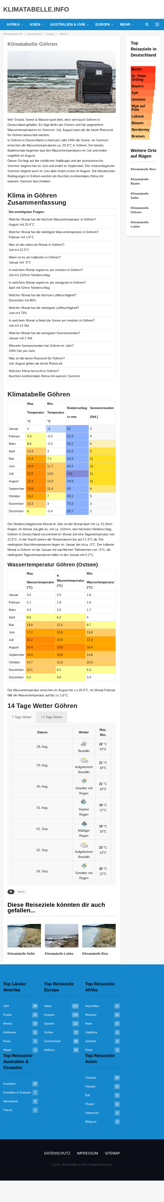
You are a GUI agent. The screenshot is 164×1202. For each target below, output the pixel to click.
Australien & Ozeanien (17, 1092)
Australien (9, 1083)
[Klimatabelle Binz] (99, 935)
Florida (7, 1014)
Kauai (6, 1041)
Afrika (13, 24)
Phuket (89, 1104)
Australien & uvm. (68, 24)
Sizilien (48, 1032)
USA (6, 1006)
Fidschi (7, 1110)
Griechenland (52, 1041)
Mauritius (91, 1014)
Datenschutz (57, 1153)
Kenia (88, 1050)
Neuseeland (10, 1101)
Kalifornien (9, 1032)
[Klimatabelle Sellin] (24, 935)
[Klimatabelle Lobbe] (61, 935)
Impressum (87, 1153)
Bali (87, 1095)
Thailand (90, 1077)
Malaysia (90, 1121)
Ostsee (21, 892)
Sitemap (112, 1153)
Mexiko (7, 1023)
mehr (125, 24)
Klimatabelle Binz (143, 169)
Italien (48, 1006)
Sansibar (90, 1041)
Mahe (88, 1023)
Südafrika (91, 1032)
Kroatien (49, 1014)
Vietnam (90, 1086)
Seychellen (92, 1006)
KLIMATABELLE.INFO (36, 9)
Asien (35, 24)
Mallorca (49, 1050)
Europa (102, 24)
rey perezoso (107, 110)
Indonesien (92, 1112)
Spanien (49, 1023)
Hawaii (7, 1050)
